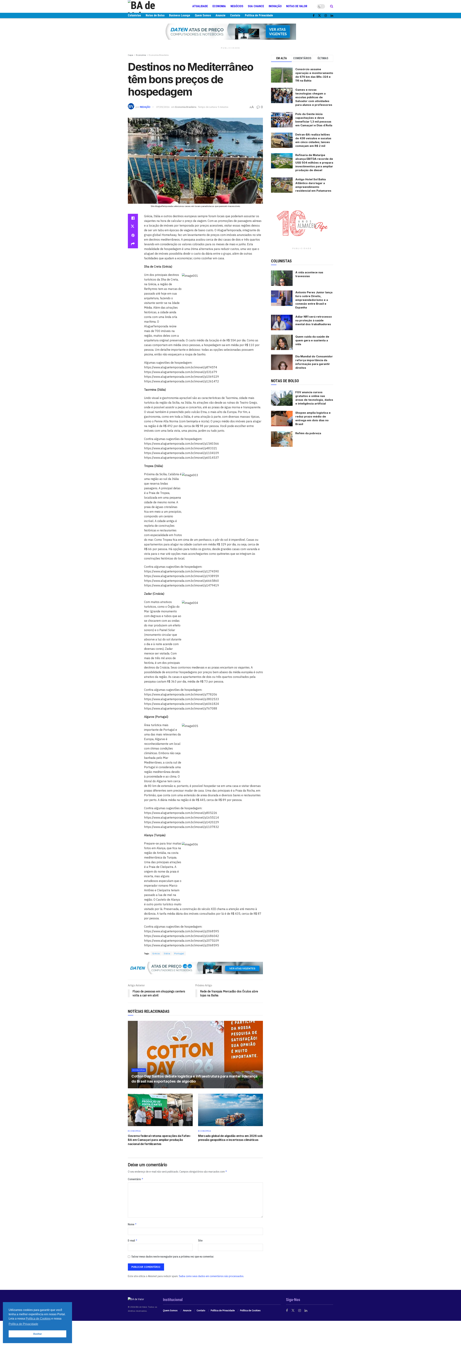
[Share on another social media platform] (133, 244)
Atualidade (200, 6)
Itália (167, 953)
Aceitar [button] (37, 1333)
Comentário (135, 1179)
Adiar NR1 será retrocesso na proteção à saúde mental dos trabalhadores (313, 320)
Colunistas (134, 15)
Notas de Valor (296, 6)
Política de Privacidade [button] (23, 1323)
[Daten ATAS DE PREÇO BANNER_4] (230, 31)
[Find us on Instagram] (326, 15)
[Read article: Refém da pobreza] (282, 439)
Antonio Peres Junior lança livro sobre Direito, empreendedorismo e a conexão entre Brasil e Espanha (313, 300)
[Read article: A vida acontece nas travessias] (282, 278)
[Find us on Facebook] (313, 15)
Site (200, 1240)
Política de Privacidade (259, 15)
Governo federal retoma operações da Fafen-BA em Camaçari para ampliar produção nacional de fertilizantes (159, 1140)
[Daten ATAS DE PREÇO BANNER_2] (195, 967)
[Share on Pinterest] (133, 235)
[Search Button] (331, 6)
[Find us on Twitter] (319, 15)
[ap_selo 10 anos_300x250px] (302, 222)
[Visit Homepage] (149, 6)
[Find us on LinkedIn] (332, 15)
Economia (219, 6)
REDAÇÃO (145, 107)
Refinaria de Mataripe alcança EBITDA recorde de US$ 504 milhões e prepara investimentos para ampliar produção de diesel (314, 162)
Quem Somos (203, 15)
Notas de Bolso (155, 15)
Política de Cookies (250, 1310)
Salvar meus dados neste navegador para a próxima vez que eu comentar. (172, 1256)
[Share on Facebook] (133, 218)
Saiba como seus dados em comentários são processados (211, 1276)
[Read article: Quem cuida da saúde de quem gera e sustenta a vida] (282, 342)
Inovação (275, 6)
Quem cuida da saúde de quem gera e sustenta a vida (312, 340)
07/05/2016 (163, 107)
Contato (235, 15)
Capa (130, 55)
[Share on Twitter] (133, 226)
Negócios (236, 6)
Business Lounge (179, 15)
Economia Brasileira (159, 55)
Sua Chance (256, 6)
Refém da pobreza (308, 433)
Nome (132, 1224)
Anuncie (220, 15)
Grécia (156, 953)
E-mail (132, 1240)
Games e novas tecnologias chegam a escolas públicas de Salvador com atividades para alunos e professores (313, 97)
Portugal (179, 953)
